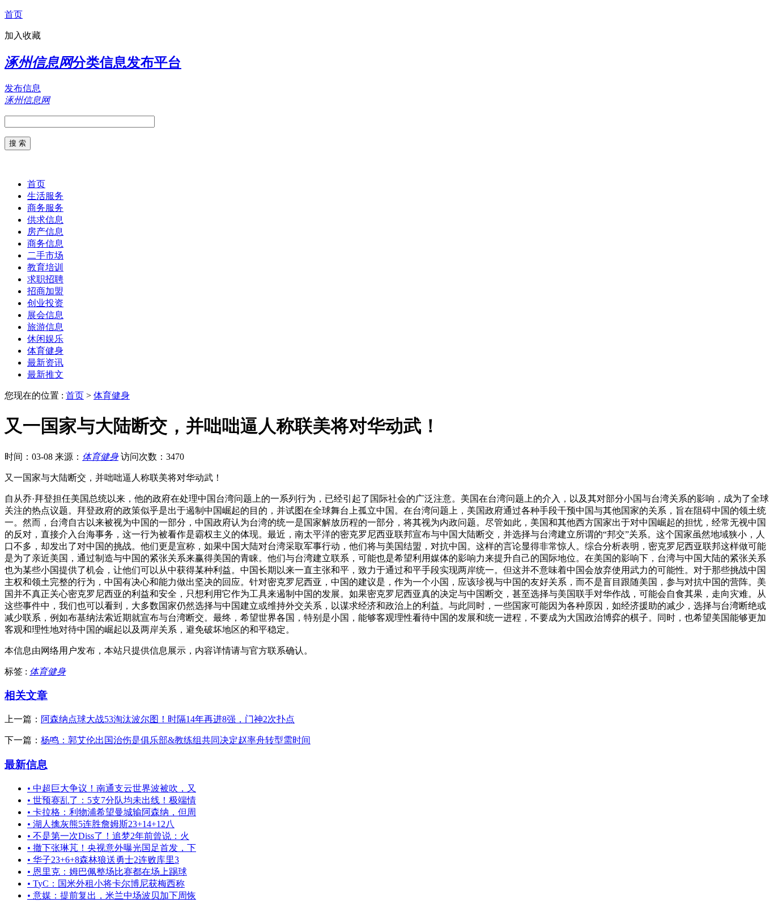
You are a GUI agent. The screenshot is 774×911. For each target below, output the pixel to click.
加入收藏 (23, 35)
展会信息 (45, 315)
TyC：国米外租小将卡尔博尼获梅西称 (106, 883)
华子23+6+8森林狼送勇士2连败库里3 (103, 860)
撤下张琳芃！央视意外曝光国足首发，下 (111, 848)
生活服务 (45, 196)
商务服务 (45, 208)
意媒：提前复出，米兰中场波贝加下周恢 (111, 895)
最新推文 (45, 374)
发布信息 (23, 88)
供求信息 (45, 219)
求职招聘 (45, 279)
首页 (14, 14)
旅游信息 (45, 327)
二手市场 (45, 255)
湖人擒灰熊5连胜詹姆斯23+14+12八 (101, 824)
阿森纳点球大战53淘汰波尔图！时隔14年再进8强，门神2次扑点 (168, 719)
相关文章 (26, 695)
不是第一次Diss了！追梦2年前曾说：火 (108, 836)
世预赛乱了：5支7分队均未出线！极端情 (111, 800)
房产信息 (45, 231)
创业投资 (45, 303)
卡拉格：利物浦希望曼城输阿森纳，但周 (111, 812)
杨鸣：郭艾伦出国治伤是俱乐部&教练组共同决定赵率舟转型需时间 (176, 740)
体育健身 (45, 350)
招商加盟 (45, 291)
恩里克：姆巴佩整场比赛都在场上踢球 (107, 871)
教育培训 (45, 267)
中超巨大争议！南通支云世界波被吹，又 (111, 788)
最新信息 (26, 764)
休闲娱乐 (45, 339)
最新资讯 (45, 362)
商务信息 (45, 243)
